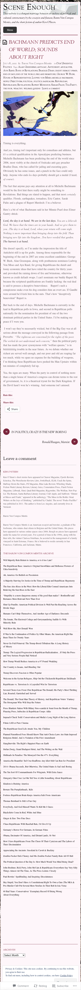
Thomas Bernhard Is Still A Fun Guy (19, 801)
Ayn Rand (9, 70)
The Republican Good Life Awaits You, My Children (26, 728)
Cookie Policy (66, 975)
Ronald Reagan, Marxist (56, 442)
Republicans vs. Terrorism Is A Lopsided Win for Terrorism (30, 684)
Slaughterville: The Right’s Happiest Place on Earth (26, 743)
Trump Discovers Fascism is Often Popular (22, 672)
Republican (61, 81)
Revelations (24, 85)
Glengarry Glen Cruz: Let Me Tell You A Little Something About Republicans (37, 778)
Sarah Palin (57, 85)
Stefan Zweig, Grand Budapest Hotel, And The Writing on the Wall (32, 749)
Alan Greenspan (27, 67)
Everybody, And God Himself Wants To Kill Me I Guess (28, 806)
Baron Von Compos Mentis (37, 63)
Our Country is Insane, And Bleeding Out (21, 667)
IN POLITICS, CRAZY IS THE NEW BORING (39, 432)
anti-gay (42, 67)
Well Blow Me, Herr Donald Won (18, 628)
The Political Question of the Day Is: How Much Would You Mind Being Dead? (38, 861)
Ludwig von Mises (41, 78)
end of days (9, 74)
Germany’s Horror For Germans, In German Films (25, 829)
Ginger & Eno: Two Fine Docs (16, 818)
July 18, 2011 (10, 63)
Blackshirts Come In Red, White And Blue (22, 812)
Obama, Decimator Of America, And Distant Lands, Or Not (29, 835)
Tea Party (71, 85)
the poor (7, 88)
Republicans (9, 85)
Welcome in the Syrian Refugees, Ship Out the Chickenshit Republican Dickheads (39, 678)
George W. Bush (66, 74)
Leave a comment (51, 88)
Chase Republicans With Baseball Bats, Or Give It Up (27, 824)
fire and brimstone (46, 74)
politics (38, 81)
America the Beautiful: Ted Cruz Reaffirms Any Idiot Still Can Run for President (39, 760)
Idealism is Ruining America (16, 783)
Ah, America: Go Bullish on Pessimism (20, 575)
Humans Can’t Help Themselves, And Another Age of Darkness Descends (36, 613)
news (6, 81)
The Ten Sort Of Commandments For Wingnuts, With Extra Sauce (32, 772)
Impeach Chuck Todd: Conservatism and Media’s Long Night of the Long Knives (39, 717)
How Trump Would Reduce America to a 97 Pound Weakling (30, 661)
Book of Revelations (26, 70)
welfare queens (32, 88)
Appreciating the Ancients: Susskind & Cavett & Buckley (28, 850)
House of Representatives (17, 78)
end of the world (25, 74)
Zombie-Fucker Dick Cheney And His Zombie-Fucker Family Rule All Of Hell (38, 856)
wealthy (18, 88)
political (28, 81)
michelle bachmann (62, 78)
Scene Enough (29, 7)
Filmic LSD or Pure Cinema (15, 722)
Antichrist (53, 67)
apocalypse (66, 67)
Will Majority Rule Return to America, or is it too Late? (27, 560)
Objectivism (16, 81)
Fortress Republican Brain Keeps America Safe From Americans (32, 795)
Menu (10, 30)
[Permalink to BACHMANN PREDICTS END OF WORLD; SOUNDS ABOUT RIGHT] (5, 42)
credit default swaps (66, 70)
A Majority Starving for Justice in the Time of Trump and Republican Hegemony (39, 580)
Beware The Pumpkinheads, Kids (18, 789)
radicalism (48, 81)
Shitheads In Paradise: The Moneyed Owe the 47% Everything (31, 755)
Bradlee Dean (46, 70)
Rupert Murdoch (40, 85)
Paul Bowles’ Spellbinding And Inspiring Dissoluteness (28, 876)
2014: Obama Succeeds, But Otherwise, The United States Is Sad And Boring (37, 766)
